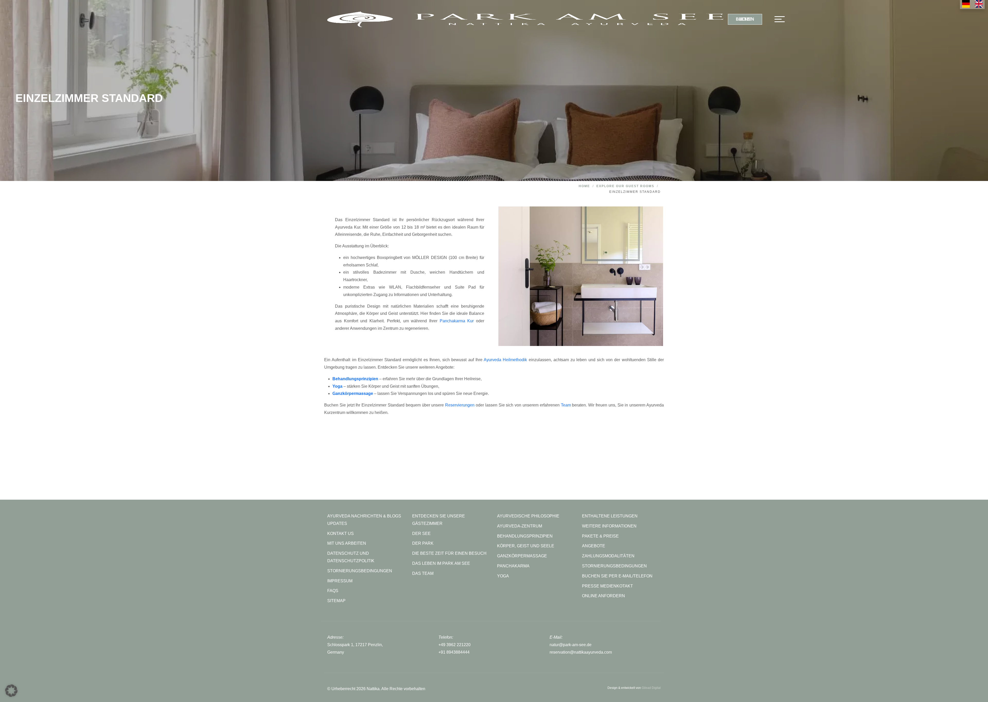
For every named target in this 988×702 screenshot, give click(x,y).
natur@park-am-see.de (571, 645)
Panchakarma (513, 566)
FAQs (332, 590)
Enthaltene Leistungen (610, 516)
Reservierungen (459, 405)
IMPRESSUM (339, 581)
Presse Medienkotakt (607, 586)
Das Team (423, 573)
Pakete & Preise (600, 536)
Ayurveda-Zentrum (519, 526)
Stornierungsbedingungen (614, 566)
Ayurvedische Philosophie (528, 516)
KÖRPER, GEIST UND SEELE (525, 546)
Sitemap (336, 601)
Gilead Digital (651, 688)
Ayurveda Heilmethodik (505, 360)
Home (584, 186)
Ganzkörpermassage (522, 556)
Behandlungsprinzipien (525, 536)
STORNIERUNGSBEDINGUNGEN (359, 571)
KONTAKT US (340, 533)
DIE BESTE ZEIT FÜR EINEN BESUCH (449, 553)
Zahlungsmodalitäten (608, 556)
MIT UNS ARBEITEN (346, 543)
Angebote (593, 546)
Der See (421, 533)
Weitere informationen (609, 526)
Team (566, 405)
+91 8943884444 (454, 652)
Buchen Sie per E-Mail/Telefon (617, 576)
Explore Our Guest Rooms (625, 186)
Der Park (423, 543)
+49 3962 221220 (454, 645)
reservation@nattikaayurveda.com (581, 652)
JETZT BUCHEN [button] (745, 19)
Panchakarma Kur (457, 321)
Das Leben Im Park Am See (441, 563)
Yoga (503, 576)
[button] (11, 690)
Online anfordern (603, 596)
